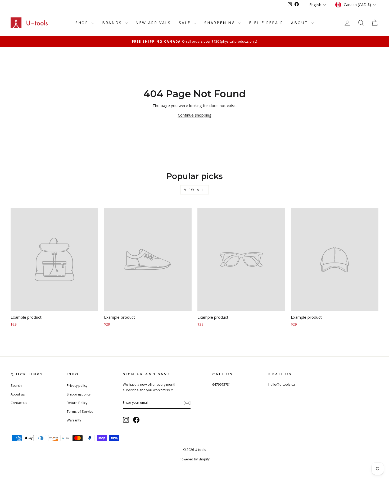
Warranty (74, 420)
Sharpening (220, 22)
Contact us (19, 402)
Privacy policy (77, 385)
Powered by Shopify (195, 459)
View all (194, 190)
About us (18, 394)
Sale (185, 22)
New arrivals (153, 22)
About (300, 22)
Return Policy (77, 402)
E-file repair (266, 22)
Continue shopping (194, 115)
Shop (82, 22)
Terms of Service (80, 411)
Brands (113, 22)
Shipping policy (79, 394)
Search (16, 385)
